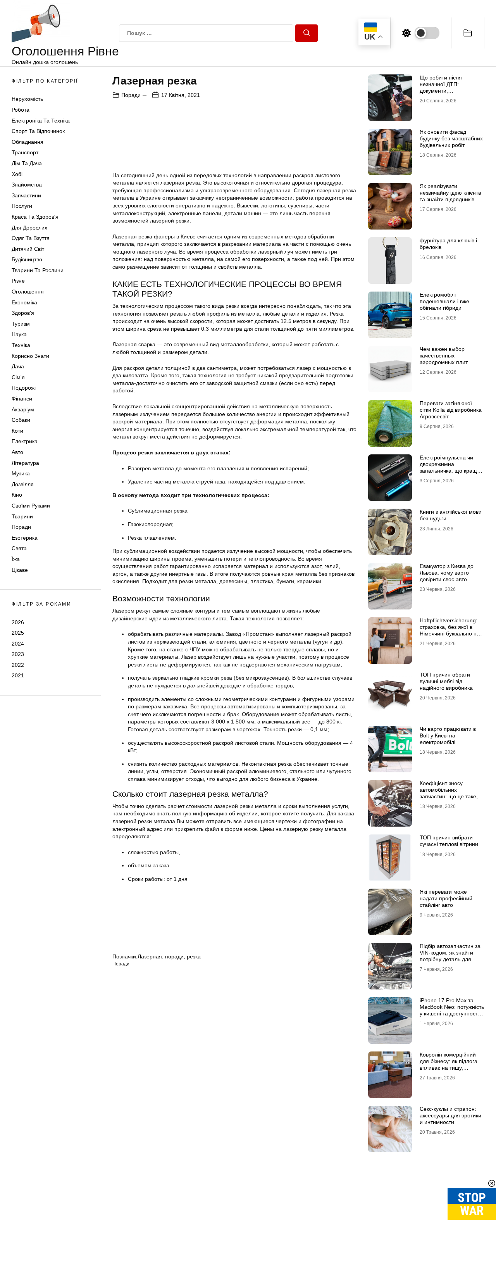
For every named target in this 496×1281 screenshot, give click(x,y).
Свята (19, 548)
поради (174, 956)
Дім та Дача (27, 163)
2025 (18, 633)
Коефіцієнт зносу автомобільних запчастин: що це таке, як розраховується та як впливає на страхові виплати (450, 799)
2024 (18, 643)
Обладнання (27, 142)
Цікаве (20, 570)
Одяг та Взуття (31, 238)
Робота (20, 110)
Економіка (24, 302)
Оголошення (28, 291)
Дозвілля (23, 484)
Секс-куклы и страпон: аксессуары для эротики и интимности (450, 1115)
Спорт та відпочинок (38, 131)
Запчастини (26, 195)
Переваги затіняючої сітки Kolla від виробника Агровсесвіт (451, 410)
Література (25, 463)
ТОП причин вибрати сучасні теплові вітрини (449, 840)
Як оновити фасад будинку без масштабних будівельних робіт (451, 138)
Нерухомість (27, 99)
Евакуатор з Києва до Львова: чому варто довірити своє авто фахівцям (447, 576)
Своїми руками (31, 505)
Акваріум (23, 409)
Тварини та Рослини (38, 270)
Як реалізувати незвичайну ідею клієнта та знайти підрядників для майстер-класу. (450, 196)
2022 (18, 665)
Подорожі (24, 388)
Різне (18, 281)
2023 (18, 654)
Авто (17, 452)
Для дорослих (29, 227)
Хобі (17, 174)
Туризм (21, 324)
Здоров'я (23, 313)
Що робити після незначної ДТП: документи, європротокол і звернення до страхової (450, 90)
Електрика (25, 441)
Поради (21, 527)
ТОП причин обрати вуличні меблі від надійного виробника (446, 681)
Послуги (22, 206)
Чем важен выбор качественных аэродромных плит (444, 355)
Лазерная (150, 956)
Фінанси (22, 398)
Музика (21, 473)
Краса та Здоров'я (35, 217)
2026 (18, 622)
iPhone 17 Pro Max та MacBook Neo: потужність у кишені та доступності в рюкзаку (452, 1010)
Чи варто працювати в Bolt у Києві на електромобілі (448, 735)
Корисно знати (30, 356)
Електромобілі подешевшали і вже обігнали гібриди (444, 301)
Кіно (17, 495)
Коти (17, 431)
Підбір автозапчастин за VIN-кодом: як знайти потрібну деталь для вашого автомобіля (450, 956)
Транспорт (25, 152)
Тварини (22, 516)
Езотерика (25, 538)
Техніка (21, 345)
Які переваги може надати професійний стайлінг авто (446, 898)
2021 (18, 675)
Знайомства (27, 184)
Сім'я (18, 377)
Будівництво (27, 259)
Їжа (16, 559)
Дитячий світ (28, 249)
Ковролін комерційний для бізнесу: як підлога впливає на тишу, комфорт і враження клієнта (448, 1067)
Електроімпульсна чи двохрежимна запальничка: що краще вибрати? (450, 467)
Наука (19, 334)
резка (194, 956)
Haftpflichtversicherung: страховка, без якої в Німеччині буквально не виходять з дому (450, 630)
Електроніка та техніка (41, 120)
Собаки (21, 420)
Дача (18, 366)
